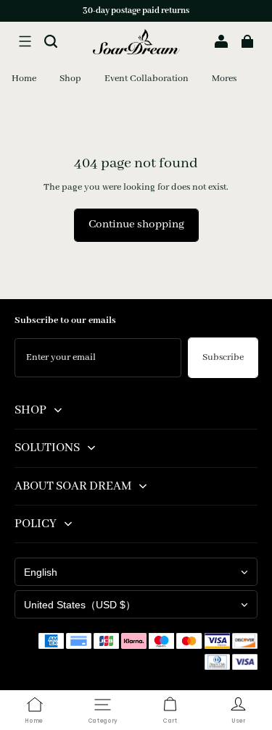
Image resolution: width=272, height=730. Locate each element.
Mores (224, 78)
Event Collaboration (146, 78)
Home (24, 78)
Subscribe (223, 357)
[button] (25, 41)
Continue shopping (136, 224)
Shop (70, 78)
